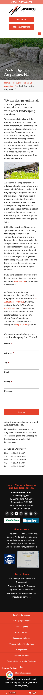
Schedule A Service (21, 27)
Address (9, 353)
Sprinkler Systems (21, 655)
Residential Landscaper (21, 673)
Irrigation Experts (21, 632)
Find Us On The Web (21, 508)
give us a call (20, 281)
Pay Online (21, 19)
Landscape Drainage (21, 638)
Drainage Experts (21, 650)
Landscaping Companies (21, 621)
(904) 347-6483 (21, 2)
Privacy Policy (21, 685)
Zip (6, 362)
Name (8, 343)
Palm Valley (9, 308)
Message (9, 391)
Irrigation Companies (21, 615)
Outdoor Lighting (21, 626)
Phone (8, 381)
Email (7, 372)
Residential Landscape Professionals (21, 661)
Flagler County (21, 324)
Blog (21, 667)
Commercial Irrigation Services (21, 644)
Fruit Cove (19, 301)
